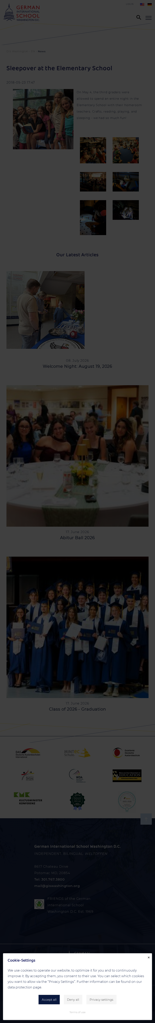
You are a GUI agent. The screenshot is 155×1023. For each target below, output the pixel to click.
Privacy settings (101, 999)
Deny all (73, 999)
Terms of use (77, 1012)
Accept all (49, 999)
